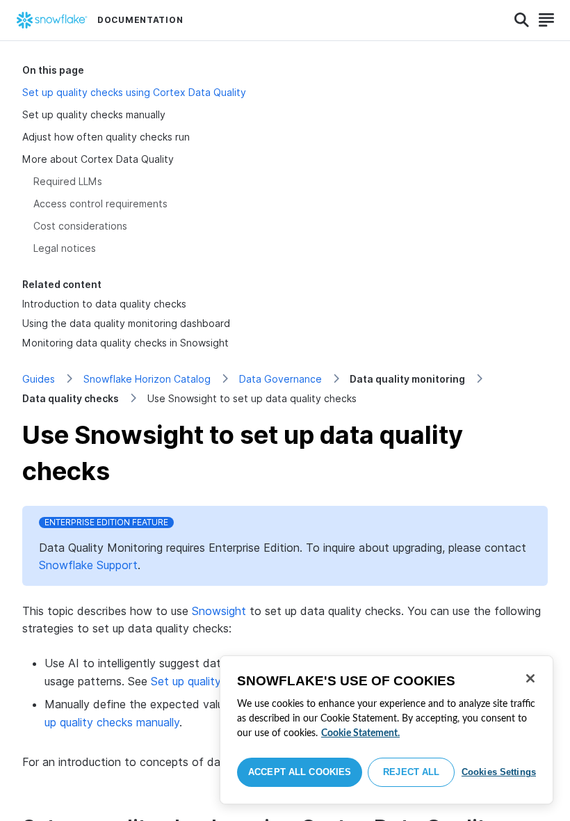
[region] (386, 729)
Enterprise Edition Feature (106, 522)
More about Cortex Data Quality (98, 159)
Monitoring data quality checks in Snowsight (125, 343)
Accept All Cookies (299, 772)
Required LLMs (67, 181)
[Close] (530, 678)
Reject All (411, 772)
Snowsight (219, 611)
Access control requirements (100, 203)
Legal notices (64, 248)
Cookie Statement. (360, 733)
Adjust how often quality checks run (106, 137)
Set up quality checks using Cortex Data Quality (134, 92)
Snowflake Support (88, 565)
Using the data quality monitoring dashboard (126, 323)
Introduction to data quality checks (104, 304)
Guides (38, 379)
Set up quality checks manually (93, 114)
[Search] (521, 20)
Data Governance (280, 379)
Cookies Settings (499, 772)
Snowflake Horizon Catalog (147, 379)
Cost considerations (80, 226)
